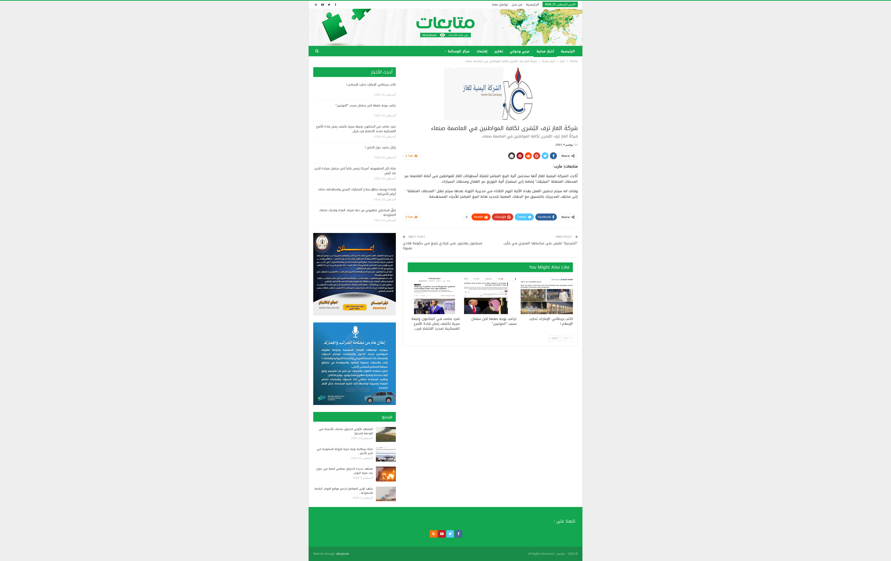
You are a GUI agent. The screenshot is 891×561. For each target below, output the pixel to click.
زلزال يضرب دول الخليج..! (380, 147)
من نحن (517, 4)
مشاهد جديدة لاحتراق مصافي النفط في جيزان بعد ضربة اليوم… (344, 470)
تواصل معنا (500, 4)
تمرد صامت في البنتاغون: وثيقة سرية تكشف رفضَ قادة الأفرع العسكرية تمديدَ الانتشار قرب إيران (356, 129)
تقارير (498, 51)
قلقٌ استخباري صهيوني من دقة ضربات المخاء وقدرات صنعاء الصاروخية (358, 212)
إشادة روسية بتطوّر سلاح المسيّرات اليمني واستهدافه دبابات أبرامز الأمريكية (357, 191)
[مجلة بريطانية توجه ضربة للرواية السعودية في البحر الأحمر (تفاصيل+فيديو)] (386, 454)
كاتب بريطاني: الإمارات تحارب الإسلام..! (371, 84)
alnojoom (342, 553)
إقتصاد (481, 51)
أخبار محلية (545, 51)
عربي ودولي (520, 51)
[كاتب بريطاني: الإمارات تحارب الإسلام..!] (547, 295)
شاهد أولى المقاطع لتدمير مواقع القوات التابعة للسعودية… (343, 490)
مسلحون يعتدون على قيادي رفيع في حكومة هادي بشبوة (442, 245)
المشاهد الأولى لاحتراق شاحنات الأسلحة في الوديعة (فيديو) (346, 431)
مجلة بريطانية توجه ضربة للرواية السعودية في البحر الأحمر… (345, 451)
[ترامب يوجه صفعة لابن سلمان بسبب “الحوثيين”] (490, 295)
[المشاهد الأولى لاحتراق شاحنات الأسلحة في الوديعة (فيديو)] (386, 434)
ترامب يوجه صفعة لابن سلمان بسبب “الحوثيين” (366, 105)
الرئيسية (532, 4)
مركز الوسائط (459, 51)
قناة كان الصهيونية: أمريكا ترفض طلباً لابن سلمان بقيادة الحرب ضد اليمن (355, 171)
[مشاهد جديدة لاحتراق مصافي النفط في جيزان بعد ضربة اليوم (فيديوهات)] (386, 474)
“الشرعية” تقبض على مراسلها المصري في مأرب (541, 243)
